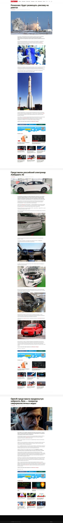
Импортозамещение (40, 149)
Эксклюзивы (23, 1)
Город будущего (20, 149)
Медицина (29, 158)
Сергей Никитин (13, 9)
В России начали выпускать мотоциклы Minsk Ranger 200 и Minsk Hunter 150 (38, 143)
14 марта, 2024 (18, 9)
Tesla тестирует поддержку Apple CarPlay (41, 378)
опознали (22, 206)
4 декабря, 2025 (19, 162)
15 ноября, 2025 (19, 491)
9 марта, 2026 (33, 144)
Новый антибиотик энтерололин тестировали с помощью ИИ (31, 498)
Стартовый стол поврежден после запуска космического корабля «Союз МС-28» (40, 161)
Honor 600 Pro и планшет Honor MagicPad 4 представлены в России (23, 143)
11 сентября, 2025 (20, 509)
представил (23, 204)
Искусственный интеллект (21, 496)
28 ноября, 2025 (39, 162)
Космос (44, 1)
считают (43, 113)
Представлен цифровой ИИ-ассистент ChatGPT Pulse (40, 498)
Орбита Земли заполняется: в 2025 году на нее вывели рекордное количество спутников (31, 152)
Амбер (20, 348)
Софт (36, 1)
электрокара (39, 318)
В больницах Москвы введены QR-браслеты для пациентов (31, 160)
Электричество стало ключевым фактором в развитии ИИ (38, 490)
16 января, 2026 (29, 153)
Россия (24, 9)
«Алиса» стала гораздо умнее (21, 498)
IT (20, 405)
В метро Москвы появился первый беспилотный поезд (21, 151)
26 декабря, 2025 (39, 153)
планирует (24, 318)
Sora (22, 469)
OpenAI (20, 469)
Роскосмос (21, 9)
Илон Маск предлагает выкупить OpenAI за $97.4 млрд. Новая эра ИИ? (31, 507)
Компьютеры (28, 1)
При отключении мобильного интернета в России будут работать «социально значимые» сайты (22, 507)
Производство (40, 1)
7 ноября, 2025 (34, 491)
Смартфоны (33, 1)
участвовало (41, 43)
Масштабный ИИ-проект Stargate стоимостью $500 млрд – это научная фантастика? (41, 507)
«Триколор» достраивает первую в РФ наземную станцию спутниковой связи (41, 152)
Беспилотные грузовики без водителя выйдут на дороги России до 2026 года (21, 161)
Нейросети (22, 405)
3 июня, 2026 (19, 144)
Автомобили (19, 158)
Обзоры (20, 1)
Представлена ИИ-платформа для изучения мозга (24, 490)
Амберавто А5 (23, 348)
